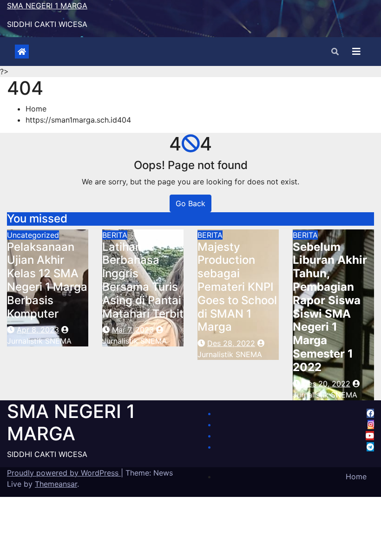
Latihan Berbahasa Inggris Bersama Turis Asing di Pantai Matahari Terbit (143, 280)
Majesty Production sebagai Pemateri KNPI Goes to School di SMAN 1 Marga (237, 287)
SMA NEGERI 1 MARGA (47, 5)
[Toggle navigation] (356, 52)
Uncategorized (33, 235)
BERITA (114, 235)
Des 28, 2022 (231, 343)
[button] (335, 51)
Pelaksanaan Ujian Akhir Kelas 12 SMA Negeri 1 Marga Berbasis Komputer (47, 280)
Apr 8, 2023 (38, 329)
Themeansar (56, 484)
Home (36, 108)
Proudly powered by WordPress (64, 472)
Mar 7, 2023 (133, 329)
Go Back (190, 203)
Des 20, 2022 (326, 383)
